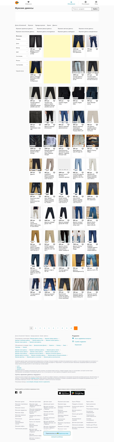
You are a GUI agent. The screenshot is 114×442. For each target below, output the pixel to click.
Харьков (25, 347)
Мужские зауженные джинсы (24, 28)
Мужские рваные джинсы (44, 28)
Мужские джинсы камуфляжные (88, 31)
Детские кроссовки (77, 422)
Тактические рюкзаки (21, 428)
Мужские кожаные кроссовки (63, 416)
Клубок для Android (92, 427)
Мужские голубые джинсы (52, 340)
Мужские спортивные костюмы (64, 407)
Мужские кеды (62, 404)
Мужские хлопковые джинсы (38, 355)
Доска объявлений (20, 25)
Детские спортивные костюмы (78, 428)
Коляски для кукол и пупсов (78, 407)
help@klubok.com (91, 422)
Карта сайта (89, 401)
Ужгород (58, 345)
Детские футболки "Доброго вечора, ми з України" (50, 423)
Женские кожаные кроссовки (20, 415)
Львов (64, 345)
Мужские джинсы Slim (37, 340)
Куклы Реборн (76, 401)
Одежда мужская (40, 25)
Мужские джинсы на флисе (22, 355)
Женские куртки (19, 401)
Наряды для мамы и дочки (35, 416)
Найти (95, 9)
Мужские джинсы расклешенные (52, 357)
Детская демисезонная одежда (33, 425)
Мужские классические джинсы (25, 31)
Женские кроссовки (35, 401)
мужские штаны (35, 378)
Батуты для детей (77, 414)
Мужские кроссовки (63, 401)
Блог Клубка (89, 406)
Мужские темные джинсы (36, 351)
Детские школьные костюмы (49, 418)
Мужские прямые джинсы (51, 338)
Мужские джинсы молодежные (46, 31)
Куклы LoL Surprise (34, 421)
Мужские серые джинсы (21, 342)
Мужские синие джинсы (21, 350)
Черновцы (17, 347)
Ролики (74, 416)
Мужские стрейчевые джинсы (22, 340)
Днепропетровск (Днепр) (40, 345)
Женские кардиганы (21, 410)
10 (71, 328)
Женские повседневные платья (19, 422)
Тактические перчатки (61, 419)
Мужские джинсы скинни (36, 338)
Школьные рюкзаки (77, 425)
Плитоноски (18, 418)
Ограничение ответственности (91, 415)
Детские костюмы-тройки (49, 414)
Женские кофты (19, 426)
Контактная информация (90, 411)
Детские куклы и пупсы (76, 410)
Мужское (30, 25)
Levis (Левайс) (30, 381)
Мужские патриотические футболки (62, 411)
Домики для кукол (49, 404)
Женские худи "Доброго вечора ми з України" (35, 405)
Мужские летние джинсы (86, 28)
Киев (30, 345)
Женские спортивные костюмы (21, 404)
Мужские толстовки (63, 426)
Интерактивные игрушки (76, 419)
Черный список (20, 71)
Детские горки (48, 401)
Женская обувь (19, 412)
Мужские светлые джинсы (65, 28)
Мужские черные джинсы (21, 351)
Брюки (49, 25)
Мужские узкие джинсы (35, 342)
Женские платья (20, 407)
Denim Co (19, 369)
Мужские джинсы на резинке (34, 357)
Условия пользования (90, 419)
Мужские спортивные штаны (64, 423)
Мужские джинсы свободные (66, 31)
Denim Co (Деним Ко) (44, 381)
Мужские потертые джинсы (36, 353)
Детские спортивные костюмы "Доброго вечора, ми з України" (50, 428)
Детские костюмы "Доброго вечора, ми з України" (50, 408)
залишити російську (57, 437)
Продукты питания (77, 404)
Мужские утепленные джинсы (53, 353)
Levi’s (18, 366)
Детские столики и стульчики (34, 438)
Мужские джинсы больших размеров (57, 355)
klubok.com (17, 2)
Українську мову (63, 433)
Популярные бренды (92, 409)
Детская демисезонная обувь (35, 435)
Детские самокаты (34, 419)
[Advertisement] (57, 17)
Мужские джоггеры (19, 357)
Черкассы (51, 345)
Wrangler (19, 367)
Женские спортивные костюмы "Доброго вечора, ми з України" (35, 411)
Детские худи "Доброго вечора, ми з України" (35, 430)
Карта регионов (90, 404)
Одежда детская (48, 411)
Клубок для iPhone (91, 425)
